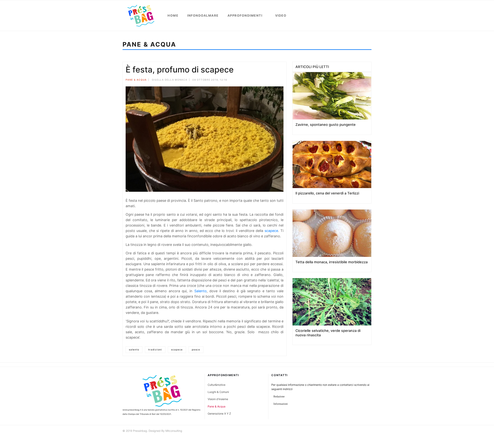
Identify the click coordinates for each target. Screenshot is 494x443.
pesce (196, 349)
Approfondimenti (245, 15)
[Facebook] (267, 80)
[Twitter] (272, 80)
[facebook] (349, 431)
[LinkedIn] (282, 80)
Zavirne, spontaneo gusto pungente (325, 125)
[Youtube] (362, 431)
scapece (271, 231)
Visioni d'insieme (218, 399)
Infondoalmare (203, 15)
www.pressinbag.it (132, 410)
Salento (200, 291)
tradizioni (155, 349)
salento (134, 349)
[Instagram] (369, 431)
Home (172, 15)
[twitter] (355, 431)
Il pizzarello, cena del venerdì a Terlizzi (327, 193)
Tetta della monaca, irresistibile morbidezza (331, 262)
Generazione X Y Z (219, 413)
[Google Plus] (277, 80)
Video (281, 15)
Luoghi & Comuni (218, 392)
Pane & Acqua (136, 79)
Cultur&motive (216, 384)
